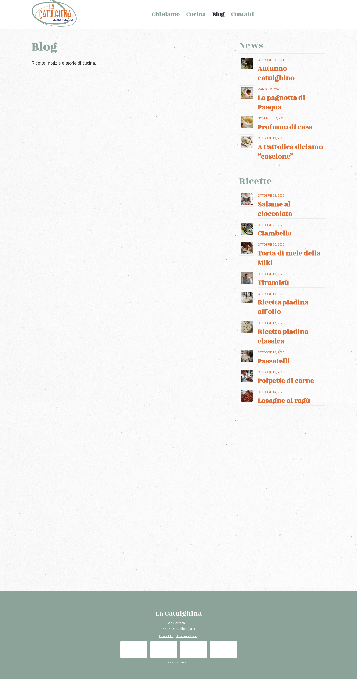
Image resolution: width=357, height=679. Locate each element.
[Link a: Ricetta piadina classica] (247, 327)
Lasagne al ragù (284, 400)
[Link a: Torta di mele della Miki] (247, 248)
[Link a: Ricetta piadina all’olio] (247, 297)
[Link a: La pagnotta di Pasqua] (247, 93)
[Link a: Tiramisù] (247, 278)
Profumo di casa (285, 127)
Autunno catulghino (276, 73)
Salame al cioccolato (275, 209)
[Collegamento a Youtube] (321, 14)
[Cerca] (262, 14)
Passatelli (274, 361)
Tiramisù (273, 282)
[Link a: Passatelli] (247, 356)
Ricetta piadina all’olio (283, 307)
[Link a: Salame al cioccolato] (247, 199)
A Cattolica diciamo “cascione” (290, 152)
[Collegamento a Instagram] (314, 14)
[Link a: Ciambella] (247, 229)
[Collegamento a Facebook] (307, 14)
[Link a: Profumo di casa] (247, 122)
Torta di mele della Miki (289, 258)
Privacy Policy (166, 636)
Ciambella (275, 233)
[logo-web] (63, 14)
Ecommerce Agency (187, 636)
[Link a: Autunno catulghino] (247, 63)
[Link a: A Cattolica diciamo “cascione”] (247, 142)
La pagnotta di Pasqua (281, 102)
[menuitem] (166, 14)
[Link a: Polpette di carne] (247, 376)
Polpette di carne (286, 381)
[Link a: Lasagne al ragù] (247, 396)
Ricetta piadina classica (283, 336)
